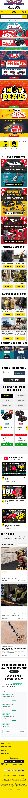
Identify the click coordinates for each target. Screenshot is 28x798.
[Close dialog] (26, 392)
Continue (20, 405)
